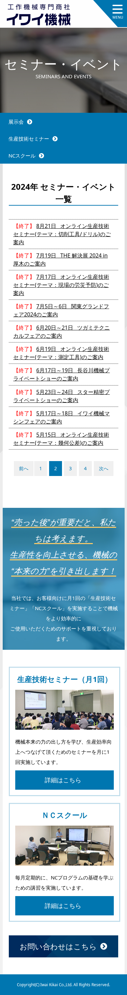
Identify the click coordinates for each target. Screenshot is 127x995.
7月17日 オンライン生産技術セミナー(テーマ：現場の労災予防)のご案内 (61, 285)
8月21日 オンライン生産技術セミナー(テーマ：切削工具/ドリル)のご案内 (62, 234)
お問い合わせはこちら (58, 946)
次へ (103, 468)
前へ (23, 468)
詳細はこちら (63, 780)
